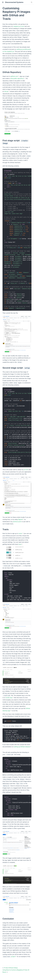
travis (20, 533)
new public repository (17, 78)
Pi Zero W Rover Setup (11, 968)
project (9, 956)
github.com (14, 76)
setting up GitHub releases (22, 746)
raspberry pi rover (18, 26)
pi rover (26, 469)
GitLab (6, 91)
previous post (17, 521)
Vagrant (20, 519)
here (20, 544)
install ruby (9, 697)
